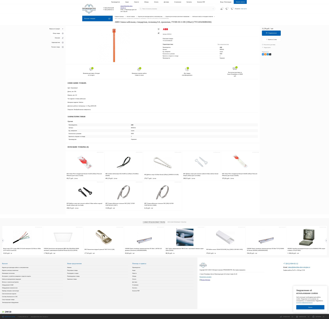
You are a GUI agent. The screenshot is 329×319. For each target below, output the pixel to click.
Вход (221, 2)
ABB (221, 47)
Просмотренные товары (176, 222)
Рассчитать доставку (269, 44)
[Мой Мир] (268, 54)
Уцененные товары (72, 279)
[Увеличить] (114, 45)
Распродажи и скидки (72, 273)
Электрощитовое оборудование (10, 302)
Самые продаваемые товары (154, 222)
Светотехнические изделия (9, 293)
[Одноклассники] (265, 54)
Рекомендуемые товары (73, 276)
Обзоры (146, 2)
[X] (270, 54)
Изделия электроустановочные (10, 270)
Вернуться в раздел (54, 28)
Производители (115, 2)
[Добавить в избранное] (158, 29)
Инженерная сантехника (8, 273)
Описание (57, 38)
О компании (177, 2)
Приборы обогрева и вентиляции (10, 290)
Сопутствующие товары (8, 299)
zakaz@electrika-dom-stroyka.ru (299, 267)
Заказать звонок (240, 2)
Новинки (69, 267)
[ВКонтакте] (263, 54)
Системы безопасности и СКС (10, 296)
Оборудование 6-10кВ (7, 285)
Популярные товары (72, 270)
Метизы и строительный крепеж (10, 282)
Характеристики (56, 42)
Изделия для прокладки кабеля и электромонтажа (15, 267)
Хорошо (310, 307)
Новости (136, 2)
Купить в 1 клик (272, 39)
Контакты (189, 2)
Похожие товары (55, 47)
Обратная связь (9, 316)
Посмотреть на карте (205, 277)
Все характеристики (223, 44)
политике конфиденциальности (304, 302)
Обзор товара (56, 33)
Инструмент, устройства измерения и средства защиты (16, 276)
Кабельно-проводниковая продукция (11, 279)
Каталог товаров (89, 18)
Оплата (156, 2)
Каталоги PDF (201, 2)
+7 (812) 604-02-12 (23, 316)
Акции (127, 2)
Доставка (166, 2)
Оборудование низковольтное (9, 288)
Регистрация (227, 2)
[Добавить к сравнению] (158, 33)
